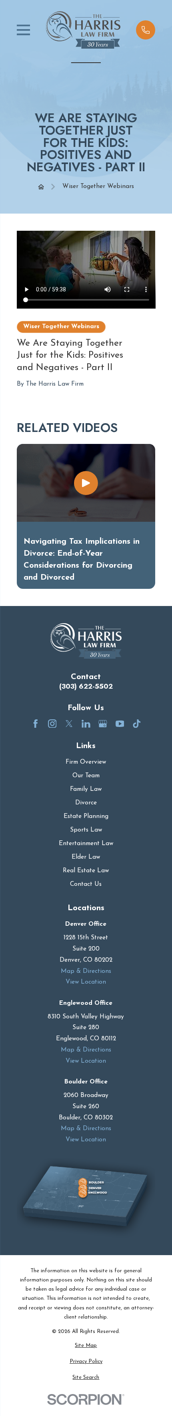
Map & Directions (86, 971)
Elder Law (86, 857)
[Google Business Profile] (102, 723)
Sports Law (86, 830)
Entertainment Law (86, 843)
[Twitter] (69, 723)
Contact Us (86, 884)
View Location (86, 982)
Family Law (86, 789)
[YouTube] (120, 723)
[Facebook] (35, 723)
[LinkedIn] (86, 723)
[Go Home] (41, 187)
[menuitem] (86, 1345)
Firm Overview (86, 762)
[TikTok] (136, 723)
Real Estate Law (86, 870)
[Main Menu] (23, 30)
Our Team (86, 775)
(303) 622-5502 (86, 686)
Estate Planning (86, 816)
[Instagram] (52, 723)
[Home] (83, 30)
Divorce (86, 803)
